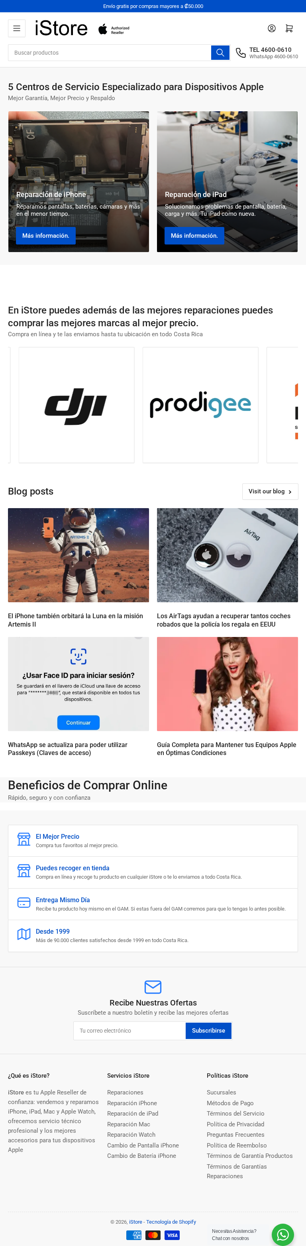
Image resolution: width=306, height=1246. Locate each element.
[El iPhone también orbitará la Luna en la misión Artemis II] (78, 555)
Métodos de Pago (230, 1103)
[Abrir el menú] (17, 28)
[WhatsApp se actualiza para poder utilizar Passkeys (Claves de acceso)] (78, 684)
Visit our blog (267, 491)
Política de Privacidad (235, 1124)
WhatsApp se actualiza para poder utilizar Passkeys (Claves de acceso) (68, 749)
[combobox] (119, 52)
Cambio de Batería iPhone (141, 1155)
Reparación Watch (131, 1134)
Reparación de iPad (132, 1113)
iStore (135, 1222)
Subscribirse (208, 1030)
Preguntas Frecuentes (236, 1134)
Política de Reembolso (237, 1145)
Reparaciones (125, 1092)
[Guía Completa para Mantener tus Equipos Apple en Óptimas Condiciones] (227, 684)
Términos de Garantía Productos (250, 1155)
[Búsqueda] (220, 52)
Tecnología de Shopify (171, 1222)
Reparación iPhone (132, 1103)
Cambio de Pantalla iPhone (143, 1145)
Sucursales (221, 1092)
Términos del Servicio (236, 1113)
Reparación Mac (128, 1124)
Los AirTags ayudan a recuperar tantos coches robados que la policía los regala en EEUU (223, 620)
